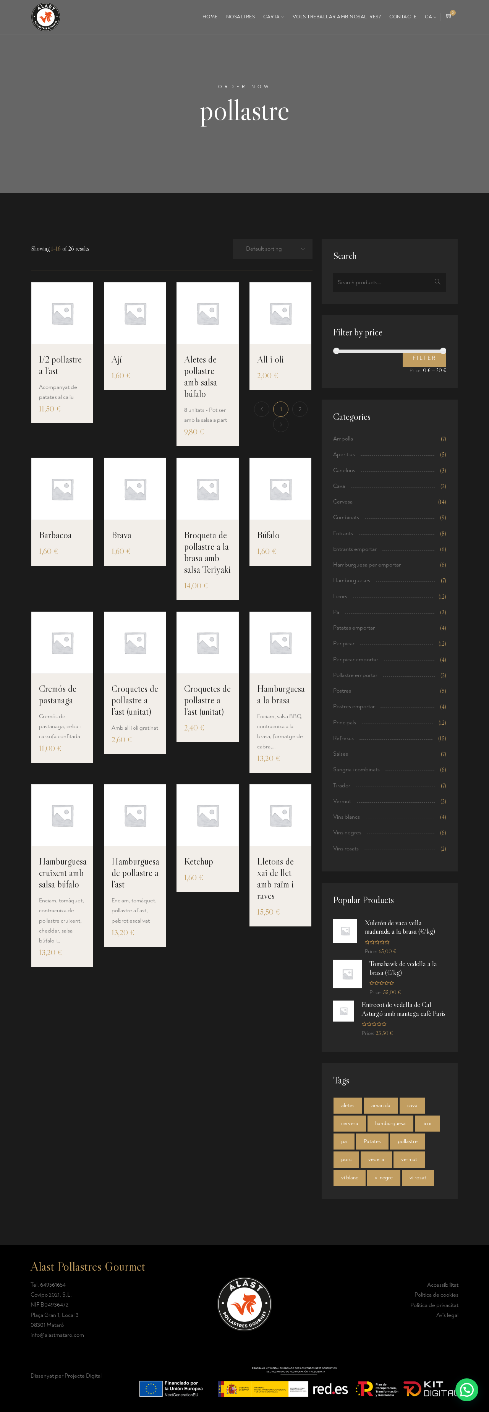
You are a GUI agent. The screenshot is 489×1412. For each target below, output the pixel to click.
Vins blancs (346, 817)
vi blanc (349, 1177)
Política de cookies (436, 1295)
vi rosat (418, 1177)
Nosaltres (240, 17)
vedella (376, 1159)
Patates (372, 1141)
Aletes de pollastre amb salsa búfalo (200, 376)
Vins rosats (346, 848)
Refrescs (343, 738)
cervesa (349, 1123)
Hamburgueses (351, 580)
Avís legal (447, 1315)
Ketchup (198, 861)
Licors (340, 596)
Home (210, 17)
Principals (344, 722)
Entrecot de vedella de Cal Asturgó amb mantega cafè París (403, 1009)
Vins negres (347, 832)
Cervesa (343, 501)
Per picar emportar (355, 659)
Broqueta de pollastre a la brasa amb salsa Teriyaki (207, 552)
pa (344, 1141)
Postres (342, 691)
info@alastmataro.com (57, 1335)
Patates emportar (354, 628)
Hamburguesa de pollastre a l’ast (135, 873)
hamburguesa (390, 1123)
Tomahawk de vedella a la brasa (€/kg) (403, 968)
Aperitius (344, 454)
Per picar (344, 643)
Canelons (344, 470)
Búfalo (268, 535)
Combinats (346, 517)
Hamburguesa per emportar (367, 564)
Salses (340, 754)
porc (346, 1159)
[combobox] (270, 249)
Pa (336, 612)
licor (427, 1123)
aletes (348, 1105)
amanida (380, 1105)
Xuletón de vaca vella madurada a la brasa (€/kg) (400, 927)
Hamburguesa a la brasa (281, 694)
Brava (121, 535)
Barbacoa (55, 535)
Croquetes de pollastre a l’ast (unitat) (135, 700)
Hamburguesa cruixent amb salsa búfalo (63, 873)
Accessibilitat (442, 1285)
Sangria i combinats (356, 769)
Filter (424, 358)
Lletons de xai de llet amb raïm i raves (275, 878)
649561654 (53, 1285)
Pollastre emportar (355, 675)
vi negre (384, 1177)
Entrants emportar (355, 549)
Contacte (402, 17)
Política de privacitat (434, 1305)
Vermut (342, 801)
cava (412, 1105)
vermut (409, 1159)
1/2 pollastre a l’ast (60, 365)
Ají (117, 359)
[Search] (437, 282)
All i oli (270, 359)
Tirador (341, 785)
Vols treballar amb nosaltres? (337, 17)
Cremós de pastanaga (57, 694)
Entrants (343, 533)
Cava (339, 486)
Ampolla (343, 438)
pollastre (408, 1141)
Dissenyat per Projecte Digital (66, 1376)
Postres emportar (354, 706)
